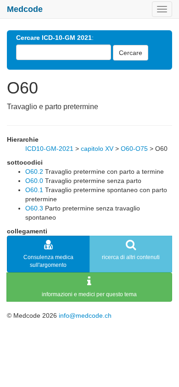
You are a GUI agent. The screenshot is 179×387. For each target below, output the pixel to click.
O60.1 (34, 190)
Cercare (130, 52)
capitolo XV (97, 148)
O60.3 (34, 208)
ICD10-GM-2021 (49, 148)
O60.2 (34, 171)
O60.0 (34, 180)
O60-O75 (134, 148)
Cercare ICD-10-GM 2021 (54, 37)
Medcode (25, 9)
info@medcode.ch (85, 315)
